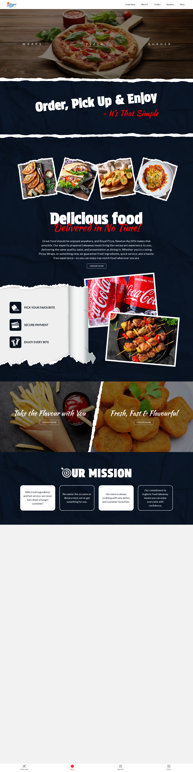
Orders (157, 4)
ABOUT (144, 4)
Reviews (170, 4)
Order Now (130, 4)
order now (38, 181)
